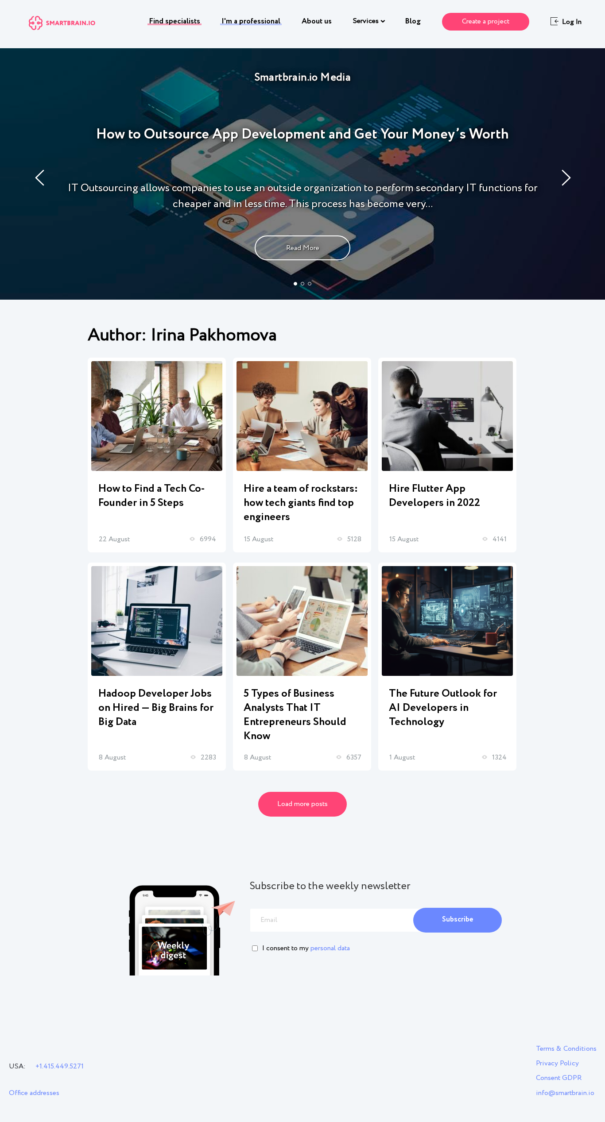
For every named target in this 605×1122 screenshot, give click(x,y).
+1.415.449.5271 (59, 1066)
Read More (302, 248)
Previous (40, 178)
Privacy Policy (557, 1063)
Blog (413, 21)
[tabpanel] (302, 174)
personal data (330, 948)
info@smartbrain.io (565, 1093)
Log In (572, 22)
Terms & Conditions (566, 1049)
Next (567, 178)
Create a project (485, 21)
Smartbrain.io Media (302, 77)
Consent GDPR (559, 1078)
